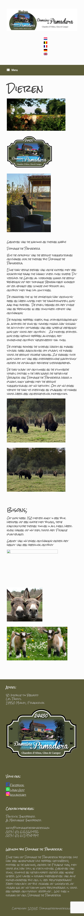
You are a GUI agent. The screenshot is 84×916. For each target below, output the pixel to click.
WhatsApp (17, 790)
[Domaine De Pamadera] (42, 20)
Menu (15, 70)
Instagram (18, 795)
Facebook (17, 785)
